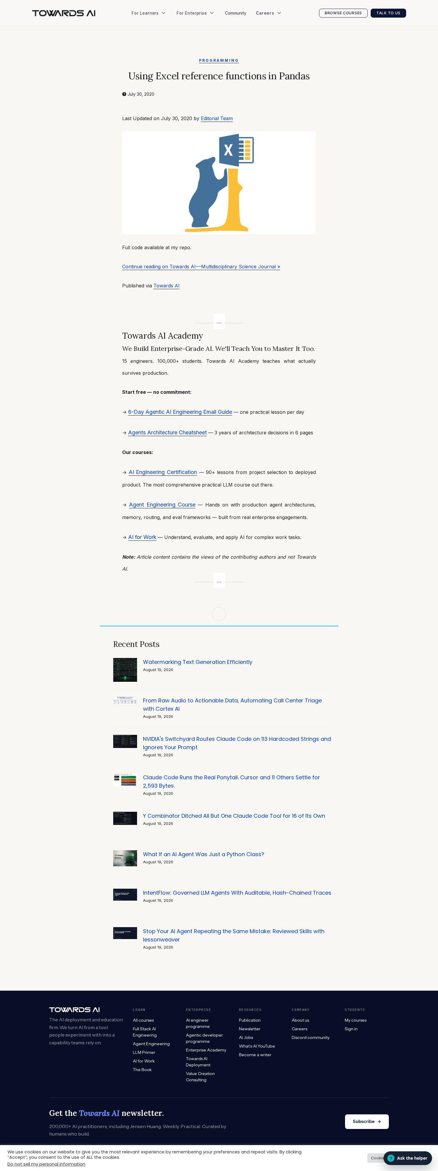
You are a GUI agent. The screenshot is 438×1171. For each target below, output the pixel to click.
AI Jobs (141, 77)
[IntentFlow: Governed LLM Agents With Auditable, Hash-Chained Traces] (125, 891)
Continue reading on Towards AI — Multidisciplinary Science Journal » (201, 266)
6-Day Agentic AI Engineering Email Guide (180, 412)
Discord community (311, 1037)
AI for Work (142, 537)
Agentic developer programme (204, 1038)
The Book (143, 41)
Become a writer (255, 1054)
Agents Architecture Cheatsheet (167, 432)
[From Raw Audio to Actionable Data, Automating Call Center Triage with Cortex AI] (125, 699)
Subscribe (367, 1121)
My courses (355, 1020)
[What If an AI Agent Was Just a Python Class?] (125, 853)
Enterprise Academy (199, 29)
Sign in (351, 1028)
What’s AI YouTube (153, 89)
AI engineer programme (198, 1023)
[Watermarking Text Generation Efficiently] (125, 661)
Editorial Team (217, 118)
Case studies (192, 53)
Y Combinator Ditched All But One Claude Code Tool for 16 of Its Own (234, 816)
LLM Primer (144, 1052)
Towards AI (166, 286)
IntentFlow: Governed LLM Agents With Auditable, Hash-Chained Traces (237, 892)
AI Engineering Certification (163, 472)
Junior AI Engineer (276, 29)
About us (300, 1020)
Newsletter (145, 65)
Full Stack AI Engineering (145, 1032)
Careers (299, 1028)
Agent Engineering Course (162, 504)
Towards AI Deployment (198, 1062)
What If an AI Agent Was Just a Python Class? (203, 854)
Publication (145, 53)
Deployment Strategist (281, 53)
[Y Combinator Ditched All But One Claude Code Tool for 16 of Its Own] (125, 814)
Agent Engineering (151, 1043)
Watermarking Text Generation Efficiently (197, 662)
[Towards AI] (63, 13)
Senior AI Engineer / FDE (282, 41)
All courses (143, 1020)
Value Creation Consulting (205, 41)
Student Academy (152, 29)
